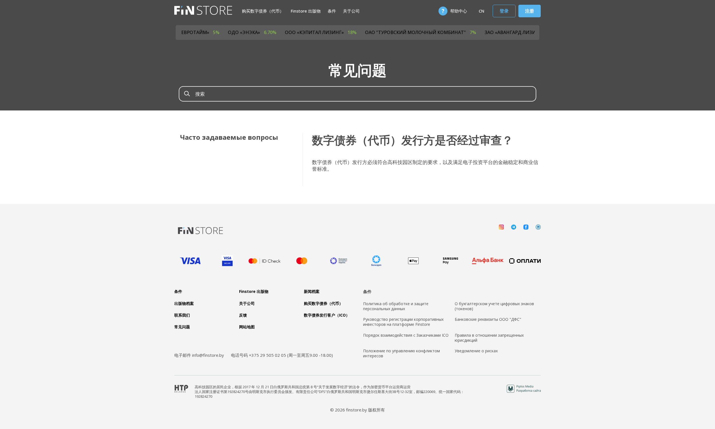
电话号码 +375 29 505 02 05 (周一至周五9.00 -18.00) (282, 355)
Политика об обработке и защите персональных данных (395, 306)
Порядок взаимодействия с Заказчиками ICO (406, 335)
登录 (504, 11)
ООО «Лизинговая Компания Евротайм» (185, 32)
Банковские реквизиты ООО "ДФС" (488, 319)
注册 (529, 11)
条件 (332, 11)
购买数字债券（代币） (263, 11)
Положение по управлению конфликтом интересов (401, 353)
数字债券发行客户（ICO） (327, 315)
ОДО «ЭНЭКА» (275, 32)
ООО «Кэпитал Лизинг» (344, 32)
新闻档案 (312, 291)
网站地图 (247, 326)
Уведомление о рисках (476, 350)
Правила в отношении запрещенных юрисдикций (489, 338)
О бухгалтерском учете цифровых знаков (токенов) (494, 306)
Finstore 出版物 (306, 11)
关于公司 (351, 11)
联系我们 (182, 315)
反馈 (243, 315)
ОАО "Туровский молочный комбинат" (443, 32)
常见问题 (182, 326)
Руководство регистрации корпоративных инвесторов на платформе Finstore (403, 322)
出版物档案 (184, 303)
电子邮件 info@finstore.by (199, 355)
